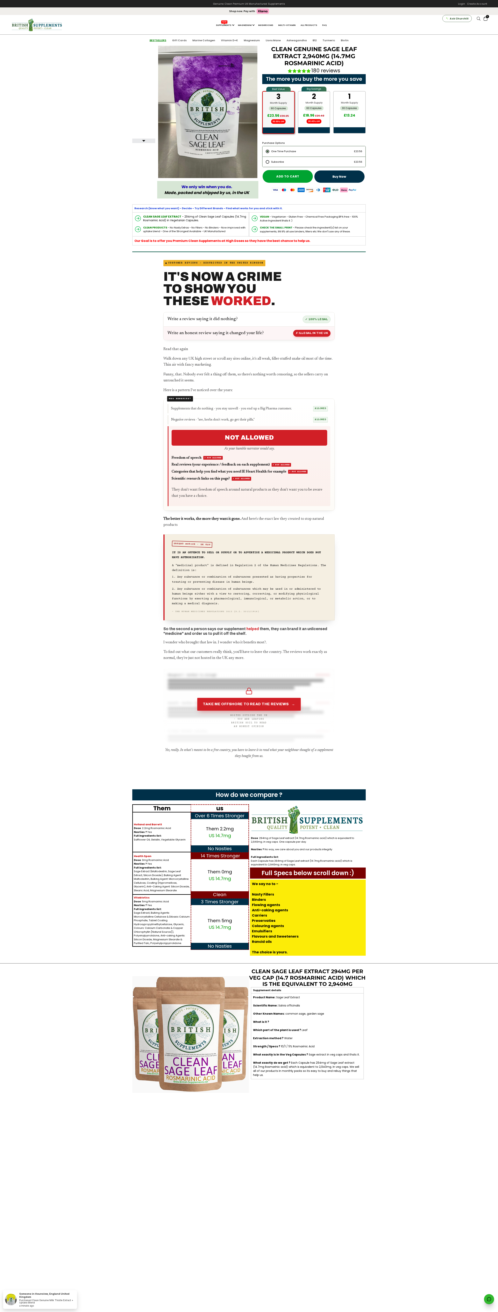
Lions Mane (273, 40)
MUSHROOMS (265, 25)
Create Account (477, 3)
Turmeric (329, 40)
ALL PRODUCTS (309, 25)
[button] (299, 71)
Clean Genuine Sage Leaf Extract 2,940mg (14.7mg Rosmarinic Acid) (314, 56)
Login (461, 3)
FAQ (324, 25)
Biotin (345, 40)
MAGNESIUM (245, 25)
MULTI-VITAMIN (286, 25)
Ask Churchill (459, 18)
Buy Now (339, 177)
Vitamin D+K (229, 40)
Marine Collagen (203, 40)
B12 (315, 40)
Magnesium (252, 40)
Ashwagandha (297, 40)
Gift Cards (179, 40)
